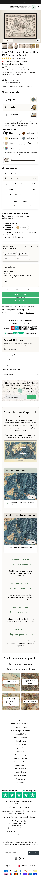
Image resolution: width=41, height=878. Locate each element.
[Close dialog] (39, 428)
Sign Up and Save (30, 441)
